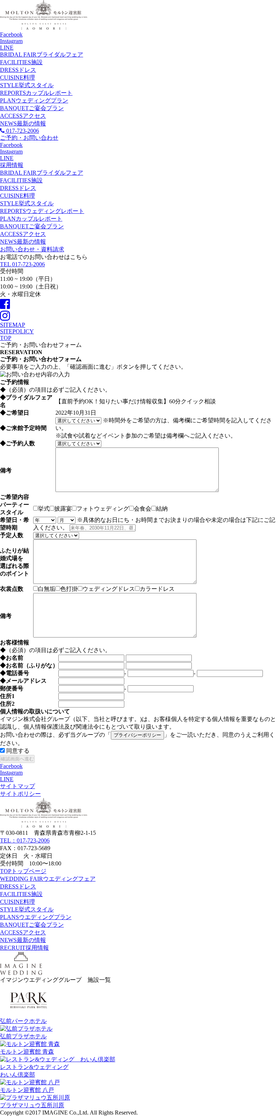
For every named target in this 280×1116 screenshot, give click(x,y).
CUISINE (17, 77)
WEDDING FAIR (48, 879)
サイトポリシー (20, 794)
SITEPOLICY (17, 331)
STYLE (27, 85)
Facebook (11, 34)
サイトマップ (17, 786)
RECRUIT (24, 948)
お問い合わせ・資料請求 (32, 249)
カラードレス (157, 589)
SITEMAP (12, 325)
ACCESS (23, 116)
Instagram (11, 41)
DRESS (18, 70)
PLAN (34, 100)
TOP (23, 871)
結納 (162, 508)
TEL (22, 264)
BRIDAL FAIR (41, 54)
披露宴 (63, 508)
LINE (6, 47)
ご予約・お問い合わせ (29, 138)
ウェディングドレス (108, 589)
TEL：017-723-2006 (25, 840)
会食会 (142, 508)
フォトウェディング (103, 508)
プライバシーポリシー (137, 735)
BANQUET (32, 108)
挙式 (44, 508)
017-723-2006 (22, 131)
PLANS (35, 917)
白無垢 (46, 589)
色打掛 (69, 589)
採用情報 (11, 165)
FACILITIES (21, 62)
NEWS (23, 123)
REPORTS (36, 93)
